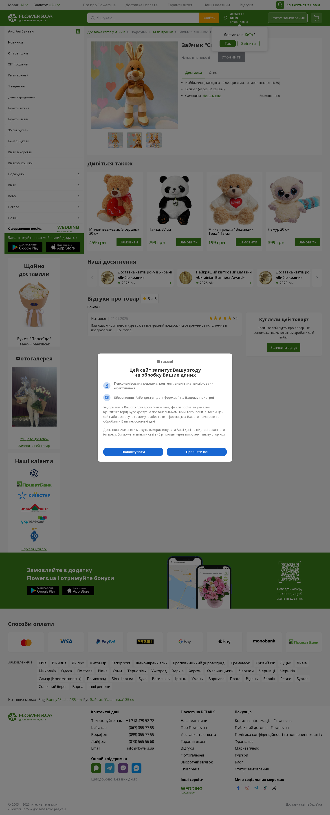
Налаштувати (133, 452)
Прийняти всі (197, 452)
